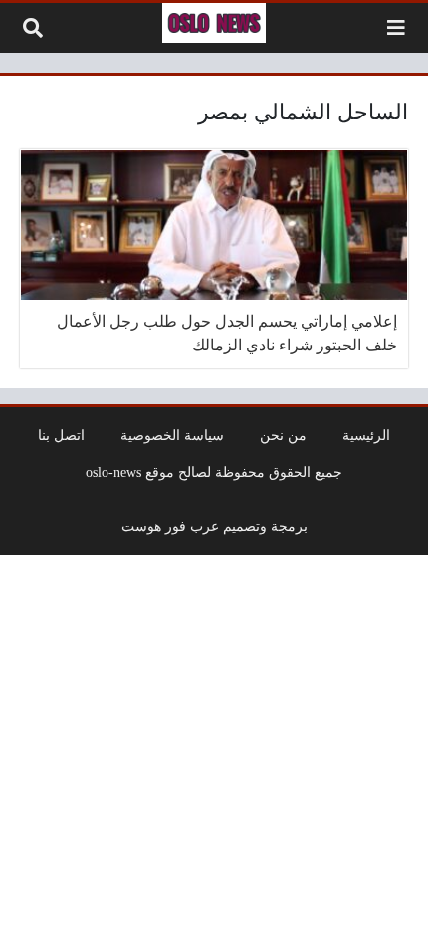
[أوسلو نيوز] (214, 23)
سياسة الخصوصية (172, 435)
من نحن (283, 435)
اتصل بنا (61, 435)
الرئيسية (366, 435)
